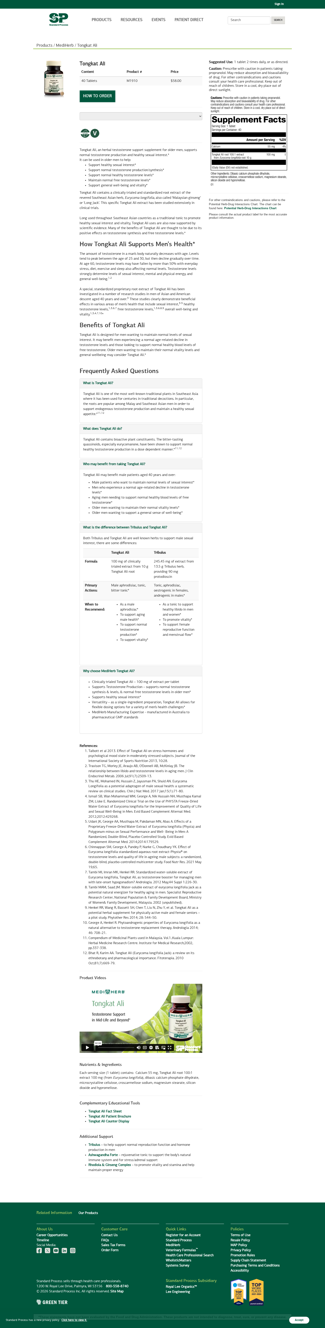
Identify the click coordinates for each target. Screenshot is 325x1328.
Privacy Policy (241, 1250)
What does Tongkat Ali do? (102, 429)
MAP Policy (239, 1245)
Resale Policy (240, 1240)
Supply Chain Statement (248, 1260)
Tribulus (94, 1145)
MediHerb (65, 45)
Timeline (42, 1240)
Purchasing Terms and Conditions (255, 1265)
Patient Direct (190, 20)
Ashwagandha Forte (103, 1155)
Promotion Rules (243, 1255)
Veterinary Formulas (182, 1250)
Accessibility (240, 1270)
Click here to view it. (74, 1320)
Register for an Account (183, 1235)
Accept (299, 1320)
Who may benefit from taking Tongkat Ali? (114, 464)
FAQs (105, 1240)
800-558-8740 (117, 1286)
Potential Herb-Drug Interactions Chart (250, 208)
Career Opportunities (52, 1235)
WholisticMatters (178, 1260)
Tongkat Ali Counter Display (108, 1121)
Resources (131, 20)
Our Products (88, 1213)
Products (101, 20)
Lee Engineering (178, 1292)
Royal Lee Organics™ (181, 1287)
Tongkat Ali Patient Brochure (109, 1116)
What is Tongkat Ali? (98, 383)
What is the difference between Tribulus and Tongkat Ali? (125, 527)
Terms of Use (240, 1235)
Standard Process (179, 1240)
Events (158, 20)
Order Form (110, 1250)
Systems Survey (177, 1265)
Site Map (117, 1291)
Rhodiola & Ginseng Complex (109, 1165)
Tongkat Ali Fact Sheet (105, 1111)
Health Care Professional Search (190, 1255)
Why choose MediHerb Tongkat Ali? (109, 671)
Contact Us (109, 1235)
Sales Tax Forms (113, 1245)
